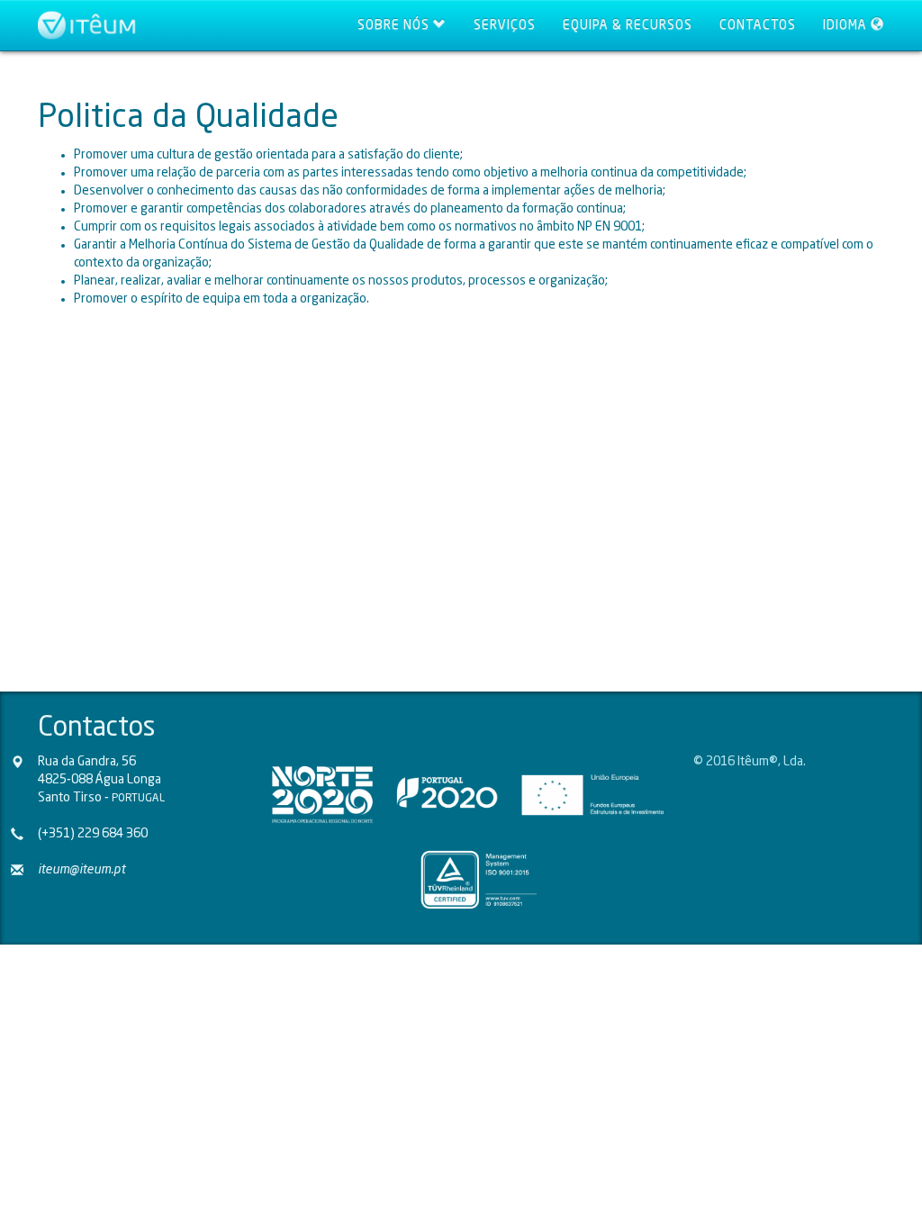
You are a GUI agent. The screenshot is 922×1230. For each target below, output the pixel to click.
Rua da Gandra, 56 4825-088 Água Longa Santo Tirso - (101, 779)
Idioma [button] (847, 25)
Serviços (505, 25)
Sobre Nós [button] (395, 25)
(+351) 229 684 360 (93, 834)
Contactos (757, 25)
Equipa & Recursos (627, 25)
